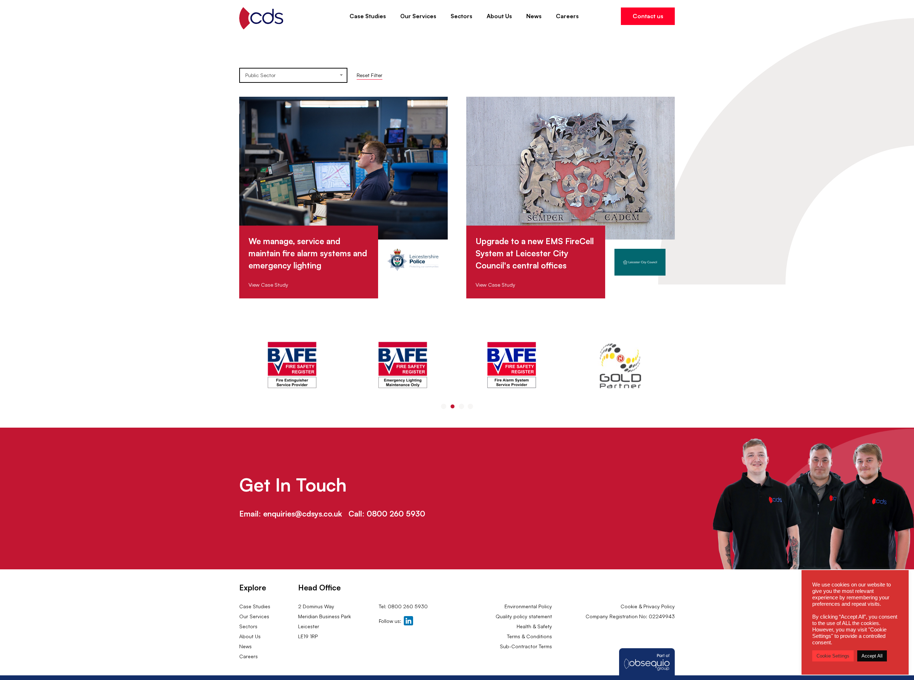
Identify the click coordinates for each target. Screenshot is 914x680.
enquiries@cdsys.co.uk (302, 513)
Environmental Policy (528, 606)
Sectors (461, 16)
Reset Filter (369, 75)
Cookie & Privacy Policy (648, 606)
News (534, 16)
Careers (567, 16)
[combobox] (293, 75)
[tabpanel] (293, 366)
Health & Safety (534, 626)
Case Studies (368, 16)
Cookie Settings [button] (833, 656)
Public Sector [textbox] (260, 75)
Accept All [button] (872, 656)
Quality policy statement (524, 616)
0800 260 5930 (396, 513)
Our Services (418, 16)
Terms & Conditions (529, 636)
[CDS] (261, 18)
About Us (499, 16)
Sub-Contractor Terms (526, 646)
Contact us (648, 16)
